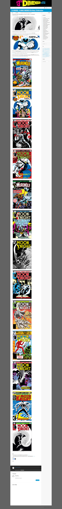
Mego (47, 53)
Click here (34, 456)
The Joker (43, 56)
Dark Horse (49, 50)
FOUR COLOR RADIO (45, 27)
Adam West (44, 48)
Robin (43, 55)
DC (43, 51)
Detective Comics (48, 51)
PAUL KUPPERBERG (45, 34)
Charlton (45, 50)
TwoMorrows (47, 56)
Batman (46, 49)
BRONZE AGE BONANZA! (46, 20)
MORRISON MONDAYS (45, 31)
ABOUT (12, 7)
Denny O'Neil (45, 51)
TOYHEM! (45, 56)
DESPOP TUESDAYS (45, 26)
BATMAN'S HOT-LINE (45, 19)
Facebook (22, 470)
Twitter (23, 470)
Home (12, 12)
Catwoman (43, 50)
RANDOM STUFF (45, 54)
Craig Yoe (47, 50)
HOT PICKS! (44, 29)
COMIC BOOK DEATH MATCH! (46, 22)
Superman (47, 55)
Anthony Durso (46, 48)
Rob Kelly (44, 55)
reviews (49, 54)
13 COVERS (16, 12)
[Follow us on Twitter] (45, 8)
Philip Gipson (17, 475)
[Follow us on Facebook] (47, 8)
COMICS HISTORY (45, 23)
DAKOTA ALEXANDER (45, 25)
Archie (48, 48)
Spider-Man (46, 55)
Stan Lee (49, 55)
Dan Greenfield (20, 14)
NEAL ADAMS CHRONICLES (46, 33)
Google (21, 470)
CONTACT (15, 7)
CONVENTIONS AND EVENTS (46, 24)
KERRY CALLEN (45, 30)
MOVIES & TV (44, 32)
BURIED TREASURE (45, 21)
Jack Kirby (47, 52)
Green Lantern (44, 52)
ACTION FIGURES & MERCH (46, 18)
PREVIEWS (44, 35)
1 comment (32, 14)
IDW (45, 52)
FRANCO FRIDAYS (45, 28)
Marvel (45, 53)
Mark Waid (43, 53)
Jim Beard (49, 52)
